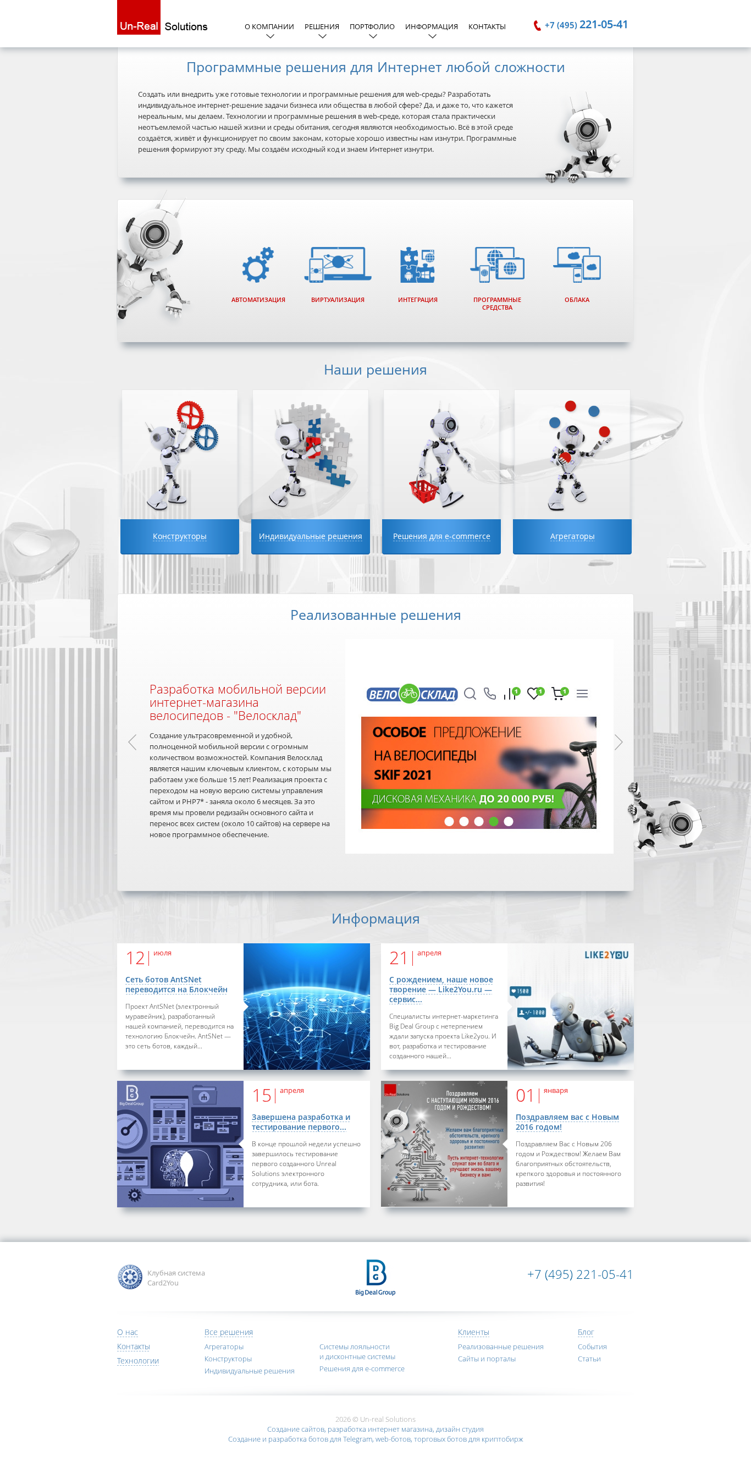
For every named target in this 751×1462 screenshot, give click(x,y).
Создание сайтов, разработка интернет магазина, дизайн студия (375, 1429)
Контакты (487, 26)
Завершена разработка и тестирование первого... (301, 1122)
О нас (127, 1332)
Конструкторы (228, 1359)
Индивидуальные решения (250, 1371)
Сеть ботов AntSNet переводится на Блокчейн (176, 984)
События (592, 1346)
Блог (586, 1332)
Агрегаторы (224, 1346)
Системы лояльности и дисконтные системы (357, 1351)
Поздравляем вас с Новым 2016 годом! (567, 1122)
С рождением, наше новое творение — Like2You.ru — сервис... (441, 989)
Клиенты (473, 1332)
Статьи (589, 1359)
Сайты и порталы (487, 1359)
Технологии (138, 1360)
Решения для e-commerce (362, 1368)
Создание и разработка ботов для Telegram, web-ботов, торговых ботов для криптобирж (375, 1439)
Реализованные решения (501, 1346)
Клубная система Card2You (176, 1278)
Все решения (229, 1332)
